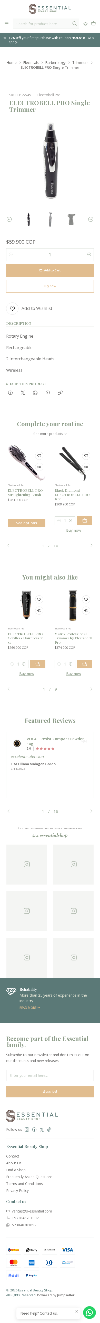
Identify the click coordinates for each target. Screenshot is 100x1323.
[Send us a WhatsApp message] (89, 1312)
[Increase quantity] (89, 255)
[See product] (17, 743)
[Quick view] (39, 467)
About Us (14, 1163)
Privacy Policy (17, 1190)
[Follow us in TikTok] (49, 1129)
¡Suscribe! (50, 1091)
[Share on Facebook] (10, 393)
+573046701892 (25, 1218)
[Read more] (50, 1000)
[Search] (74, 24)
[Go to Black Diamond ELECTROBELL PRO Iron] (73, 462)
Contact (12, 1156)
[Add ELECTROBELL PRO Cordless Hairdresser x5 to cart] (37, 664)
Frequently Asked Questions (29, 1176)
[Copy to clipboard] (60, 393)
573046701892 (24, 1224)
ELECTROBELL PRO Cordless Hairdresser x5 (25, 638)
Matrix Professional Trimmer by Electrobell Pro (73, 638)
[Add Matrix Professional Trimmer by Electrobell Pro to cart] (84, 664)
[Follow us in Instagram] (26, 1129)
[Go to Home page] (50, 9)
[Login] (85, 23)
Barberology (55, 62)
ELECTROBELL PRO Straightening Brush (25, 492)
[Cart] (93, 24)
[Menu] (6, 23)
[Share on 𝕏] (22, 393)
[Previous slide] (10, 219)
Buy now (73, 530)
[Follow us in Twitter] (41, 1129)
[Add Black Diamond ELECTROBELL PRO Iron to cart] (84, 520)
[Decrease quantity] (10, 255)
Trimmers (80, 62)
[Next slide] (90, 219)
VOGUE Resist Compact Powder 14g (55, 741)
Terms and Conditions (24, 1183)
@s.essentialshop (50, 835)
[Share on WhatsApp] (35, 393)
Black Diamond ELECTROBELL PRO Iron (72, 494)
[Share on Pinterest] (47, 393)
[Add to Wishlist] (39, 456)
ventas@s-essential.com (32, 1211)
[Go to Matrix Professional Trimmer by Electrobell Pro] (73, 605)
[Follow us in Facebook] (34, 1129)
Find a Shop (16, 1169)
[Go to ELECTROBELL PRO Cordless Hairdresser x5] (26, 605)
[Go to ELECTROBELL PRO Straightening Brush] (26, 462)
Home (12, 62)
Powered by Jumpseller (56, 1295)
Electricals (31, 62)
